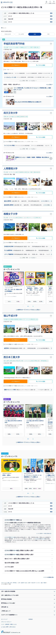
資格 (35, 34)
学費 (48, 34)
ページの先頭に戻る (49, 577)
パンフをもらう (15, 65)
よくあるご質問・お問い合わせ (8, 626)
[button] (51, 158)
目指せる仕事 (8, 34)
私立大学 (33, 582)
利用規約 (31, 619)
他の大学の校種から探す (12, 562)
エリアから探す (9, 567)
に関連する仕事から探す (19, 550)
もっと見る (49, 84)
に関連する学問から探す (19, 554)
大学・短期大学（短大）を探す (24, 582)
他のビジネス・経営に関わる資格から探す (17, 558)
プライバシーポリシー (6, 621)
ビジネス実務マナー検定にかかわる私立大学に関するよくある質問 (24, 571)
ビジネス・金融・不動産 (41, 582)
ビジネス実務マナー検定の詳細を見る (43, 533)
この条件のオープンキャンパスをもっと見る (27, 309)
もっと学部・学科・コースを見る (27, 80)
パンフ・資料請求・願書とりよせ (8, 624)
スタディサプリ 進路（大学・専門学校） (9, 582)
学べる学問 (21, 34)
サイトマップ (4, 619)
